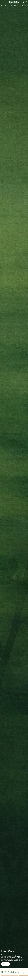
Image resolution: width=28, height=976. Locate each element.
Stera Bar (22, 5)
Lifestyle (11, 5)
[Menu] (1, 2)
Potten (6, 5)
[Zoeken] (4, 2)
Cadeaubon (16, 5)
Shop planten (5, 963)
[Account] (23, 2)
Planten (2, 5)
